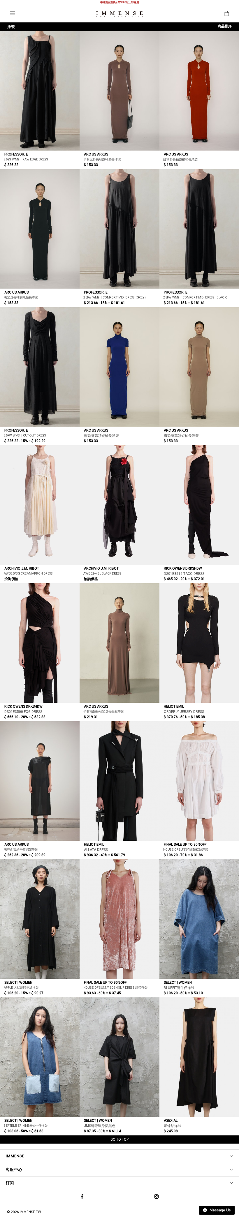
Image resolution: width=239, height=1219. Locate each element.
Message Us (219, 1210)
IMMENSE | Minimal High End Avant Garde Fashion (119, 14)
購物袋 (226, 13)
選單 (13, 13)
